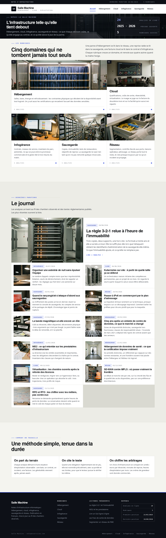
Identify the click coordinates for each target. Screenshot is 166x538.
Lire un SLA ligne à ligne (99, 513)
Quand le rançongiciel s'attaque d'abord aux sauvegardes (56, 297)
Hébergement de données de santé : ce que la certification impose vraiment (127, 348)
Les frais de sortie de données (101, 518)
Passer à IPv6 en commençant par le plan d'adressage (126, 297)
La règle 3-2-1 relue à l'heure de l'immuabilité (114, 233)
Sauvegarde (139, 9)
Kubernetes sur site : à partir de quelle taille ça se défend (127, 271)
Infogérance (126, 9)
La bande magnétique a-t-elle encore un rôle (56, 321)
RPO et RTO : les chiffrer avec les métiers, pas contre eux (54, 393)
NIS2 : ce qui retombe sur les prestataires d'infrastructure (54, 348)
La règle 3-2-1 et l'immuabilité (101, 505)
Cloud (115, 9)
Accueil (93, 9)
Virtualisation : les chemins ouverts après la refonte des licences (55, 371)
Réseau (150, 9)
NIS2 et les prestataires (98, 509)
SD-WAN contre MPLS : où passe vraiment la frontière (128, 371)
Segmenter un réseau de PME (101, 522)
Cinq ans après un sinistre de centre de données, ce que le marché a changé (125, 322)
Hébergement (104, 9)
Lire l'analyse (93, 255)
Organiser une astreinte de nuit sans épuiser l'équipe (56, 271)
